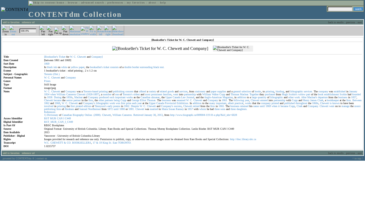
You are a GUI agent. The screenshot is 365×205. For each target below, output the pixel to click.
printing (103, 91)
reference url (28, 22)
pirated (79, 106)
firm (90, 100)
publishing (119, 91)
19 (100, 142)
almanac (155, 97)
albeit (231, 103)
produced (104, 97)
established (339, 91)
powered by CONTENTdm (18, 158)
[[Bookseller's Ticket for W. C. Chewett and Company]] (160, 48)
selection (246, 91)
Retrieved (138, 114)
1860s (315, 103)
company (323, 91)
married (154, 109)
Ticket (62, 56)
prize (128, 103)
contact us (41, 158)
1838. (50, 97)
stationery (200, 91)
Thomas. (151, 100)
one (117, 94)
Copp (222, 94)
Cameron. (127, 114)
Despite (135, 106)
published (289, 103)
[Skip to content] (42, 2)
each (134, 103)
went (175, 94)
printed (275, 103)
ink (55, 67)
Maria (165, 109)
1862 (46, 103)
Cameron (71, 94)
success (178, 106)
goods (171, 91)
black (50, 67)
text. (162, 67)
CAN (60, 118)
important (120, 97)
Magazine (228, 97)
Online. (89, 114)
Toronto (48, 74)
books (258, 91)
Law (183, 97)
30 (154, 114)
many (212, 103)
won (118, 103)
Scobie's (293, 94)
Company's (89, 103)
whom (202, 109)
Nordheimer (94, 109)
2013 (160, 114)
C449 (68, 118)
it (279, 106)
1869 (268, 106)
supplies (221, 91)
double (127, 67)
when (53, 94)
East (115, 142)
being (117, 100)
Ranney (180, 109)
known (336, 103)
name (256, 106)
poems (116, 106)
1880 (122, 109)
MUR (53, 118)
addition (241, 97)
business (342, 97)
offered (142, 91)
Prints (47, 81)
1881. (132, 109)
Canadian (145, 97)
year (247, 100)
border (135, 67)
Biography (78, 114)
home (60, 2)
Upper (168, 97)
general (237, 91)
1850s (69, 97)
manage (345, 106)
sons (222, 109)
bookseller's (96, 67)
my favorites (136, 2)
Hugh (285, 94)
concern (129, 91)
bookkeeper (333, 100)
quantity (262, 97)
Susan (172, 109)
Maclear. (244, 94)
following (239, 100)
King (105, 142)
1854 (46, 94)
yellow (74, 67)
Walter (215, 94)
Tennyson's (101, 106)
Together (254, 94)
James (313, 100)
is (331, 103)
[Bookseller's (51, 56)
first (123, 103)
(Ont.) (56, 74)
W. (71, 56)
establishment (331, 94)
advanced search (92, 2)
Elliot (143, 100)
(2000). (97, 114)
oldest (136, 94)
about (152, 2)
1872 (110, 109)
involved (48, 106)
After (303, 97)
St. (110, 142)
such (112, 97)
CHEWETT (57, 142)
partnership (190, 94)
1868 (57, 103)
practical (239, 103)
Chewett (81, 56)
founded (356, 94)
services (183, 91)
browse (73, 2)
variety (152, 91)
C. (75, 56)
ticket (106, 67)
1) (45, 114)
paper (81, 67)
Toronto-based (90, 91)
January (353, 91)
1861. (225, 100)
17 (94, 142)
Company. (313, 106)
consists (114, 67)
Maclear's (312, 97)
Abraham (69, 109)
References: (50, 112)
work (112, 103)
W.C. (47, 142)
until (262, 106)
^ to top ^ (357, 158)
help (163, 2)
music (357, 106)
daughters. (241, 109)
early (109, 106)
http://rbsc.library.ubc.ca (243, 139)
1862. (127, 106)
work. (297, 97)
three (217, 109)
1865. (222, 106)
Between (357, 100)
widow (301, 94)
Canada (176, 97)
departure (323, 97)
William (61, 94)
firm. (349, 100)
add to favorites (11, 22)
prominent (156, 94)
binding (280, 91)
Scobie (343, 94)
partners (109, 100)
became (57, 100)
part (308, 94)
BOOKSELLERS (81, 142)
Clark (320, 100)
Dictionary (52, 114)
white (64, 67)
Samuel (83, 109)
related (163, 91)
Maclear (78, 97)
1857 (353, 97)
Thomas (235, 94)
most (147, 94)
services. (308, 91)
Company (70, 77)
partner (77, 100)
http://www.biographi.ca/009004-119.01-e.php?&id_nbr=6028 (203, 114)
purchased (270, 94)
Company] (97, 56)
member (107, 94)
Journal (190, 97)
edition (87, 106)
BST (46, 118)
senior (69, 100)
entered (264, 100)
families (167, 94)
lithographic (296, 91)
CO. (69, 142)
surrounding (146, 67)
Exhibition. (183, 103)
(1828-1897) (92, 94)
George (135, 100)
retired (196, 106)
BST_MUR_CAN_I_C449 (58, 121)
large (254, 97)
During (57, 97)
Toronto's (128, 94)
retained (244, 106)
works (129, 97)
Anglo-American (213, 97)
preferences (115, 2)
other (291, 97)
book (320, 94)
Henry (306, 100)
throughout (301, 103)
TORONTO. (124, 142)
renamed (181, 100)
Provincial (170, 103)
